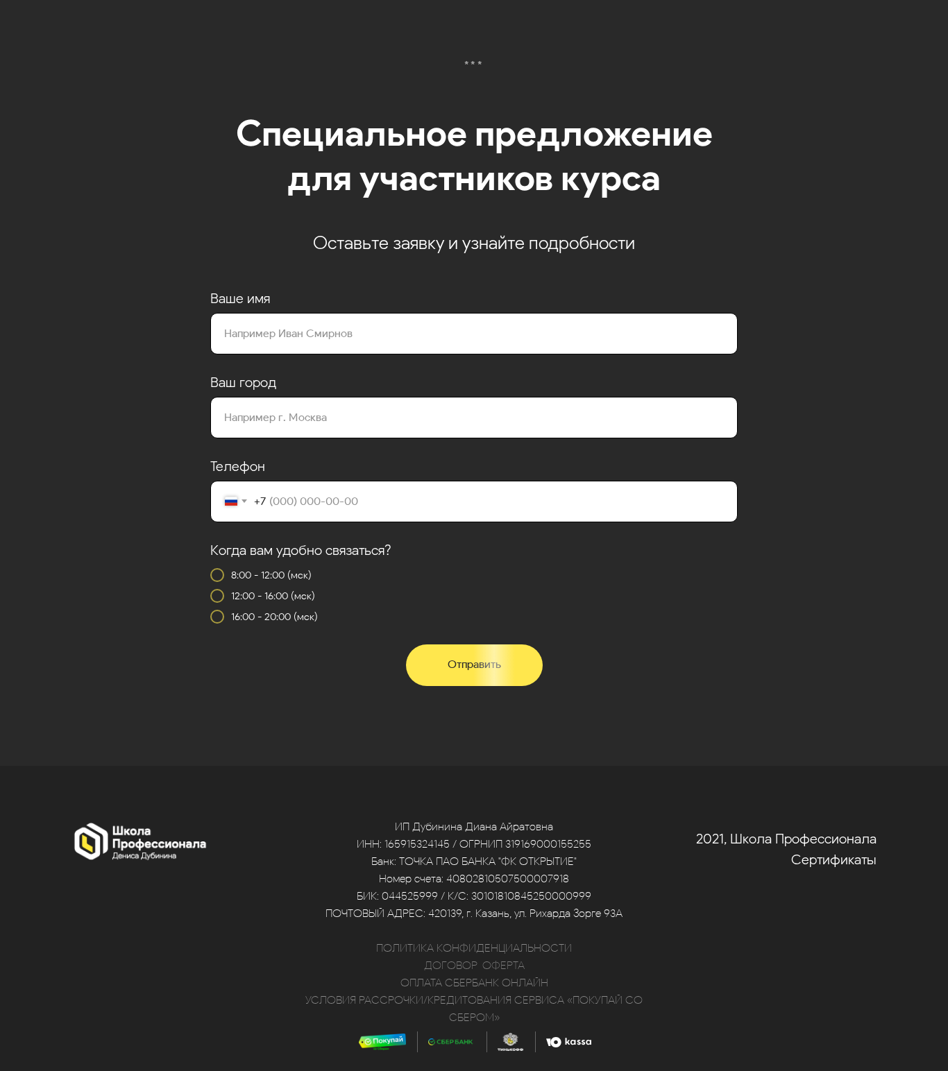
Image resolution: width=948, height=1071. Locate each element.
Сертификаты (834, 859)
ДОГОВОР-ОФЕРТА (474, 965)
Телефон (237, 466)
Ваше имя (240, 298)
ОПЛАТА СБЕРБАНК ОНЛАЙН (474, 982)
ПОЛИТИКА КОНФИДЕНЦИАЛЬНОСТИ (474, 947)
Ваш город (243, 382)
